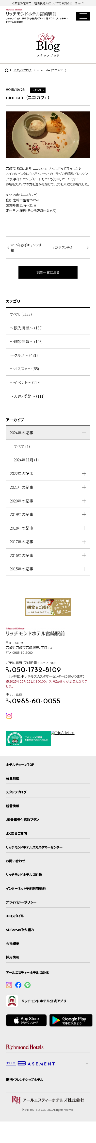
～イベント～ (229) (25, 382)
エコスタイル (15, 915)
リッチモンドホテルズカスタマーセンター (34, 847)
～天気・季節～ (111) (27, 396)
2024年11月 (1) (26, 460)
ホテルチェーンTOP (20, 764)
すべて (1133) (21, 314)
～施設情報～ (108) (26, 341)
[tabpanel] (48, 607)
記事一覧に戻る (48, 272)
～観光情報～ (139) (26, 328)
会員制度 (12, 778)
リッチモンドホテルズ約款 (24, 874)
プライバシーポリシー (21, 902)
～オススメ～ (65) (24, 368)
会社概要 (12, 943)
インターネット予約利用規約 (26, 888)
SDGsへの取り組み (20, 929)
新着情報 (12, 805)
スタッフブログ (16, 791)
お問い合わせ (15, 860)
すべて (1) (22, 446)
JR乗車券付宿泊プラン (22, 819)
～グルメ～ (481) (24, 355)
